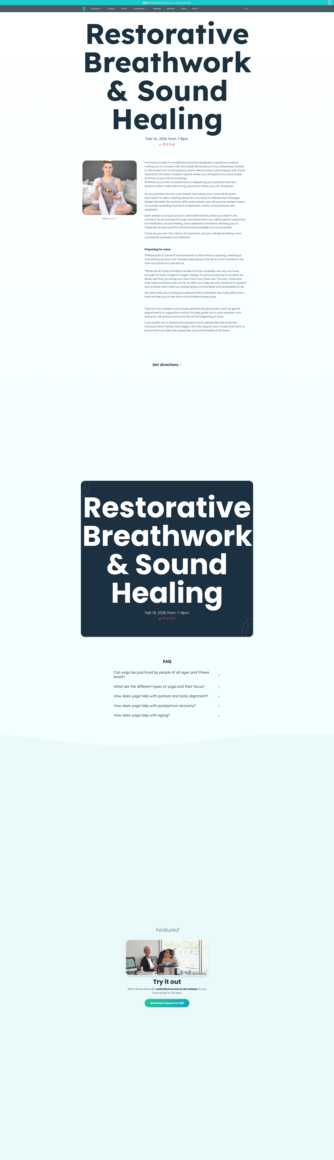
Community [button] (139, 9)
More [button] (194, 8)
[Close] (330, 3)
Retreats (171, 8)
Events (124, 8)
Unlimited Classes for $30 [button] (167, 1003)
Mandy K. (112, 218)
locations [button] (95, 8)
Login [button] (246, 8)
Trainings (157, 8)
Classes (111, 8)
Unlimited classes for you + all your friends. (167, 2)
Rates (183, 8)
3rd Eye (167, 144)
